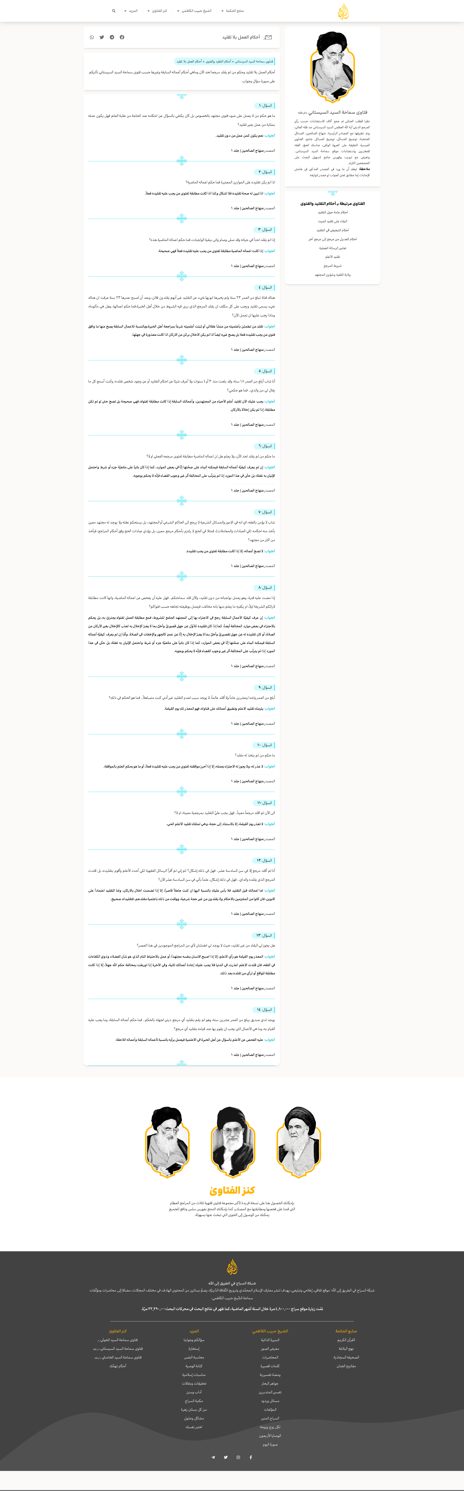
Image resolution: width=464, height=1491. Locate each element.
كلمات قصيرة (270, 1366)
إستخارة (193, 1348)
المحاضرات (270, 1357)
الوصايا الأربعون (270, 1435)
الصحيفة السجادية (346, 1357)
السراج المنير (270, 1418)
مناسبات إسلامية (194, 1374)
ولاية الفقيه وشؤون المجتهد (333, 275)
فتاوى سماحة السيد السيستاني (118, 1348)
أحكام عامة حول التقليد (333, 212)
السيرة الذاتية (270, 1339)
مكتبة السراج (194, 1400)
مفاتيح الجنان (346, 1366)
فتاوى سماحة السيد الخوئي (118, 1339)
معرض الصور (270, 1348)
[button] (114, 11)
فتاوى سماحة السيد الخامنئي (118, 1357)
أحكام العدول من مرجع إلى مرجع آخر (333, 239)
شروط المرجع (333, 266)
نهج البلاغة (346, 1348)
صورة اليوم (270, 1444)
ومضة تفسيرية (270, 1374)
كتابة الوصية (194, 1366)
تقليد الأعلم (332, 257)
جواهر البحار (270, 1383)
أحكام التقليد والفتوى (318, 204)
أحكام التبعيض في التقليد (333, 230)
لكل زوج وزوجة (270, 1426)
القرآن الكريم (346, 1339)
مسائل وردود (270, 1400)
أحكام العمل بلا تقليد (241, 37)
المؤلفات (270, 1409)
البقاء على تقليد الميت (332, 221)
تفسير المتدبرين (270, 1392)
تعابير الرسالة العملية (332, 248)
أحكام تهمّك (117, 1366)
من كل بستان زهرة (194, 1409)
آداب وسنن (194, 1392)
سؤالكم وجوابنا (194, 1339)
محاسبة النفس (194, 1357)
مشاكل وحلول (194, 1418)
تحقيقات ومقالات (194, 1383)
